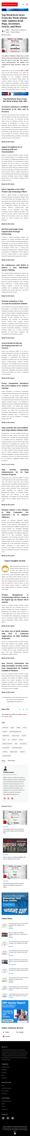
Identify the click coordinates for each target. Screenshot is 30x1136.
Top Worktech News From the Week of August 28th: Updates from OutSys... (18, 925)
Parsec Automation (7, 743)
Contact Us (4, 1109)
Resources (4, 1093)
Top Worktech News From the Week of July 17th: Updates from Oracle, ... (18, 994)
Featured (4, 1072)
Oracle (21, 739)
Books (3, 1085)
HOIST (4, 739)
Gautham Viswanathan (15, 731)
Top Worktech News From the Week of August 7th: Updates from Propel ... (18, 970)
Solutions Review (6, 1101)
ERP (22, 70)
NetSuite (14, 739)
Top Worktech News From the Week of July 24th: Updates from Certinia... (18, 987)
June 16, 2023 (8, 716)
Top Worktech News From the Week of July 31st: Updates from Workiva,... (18, 979)
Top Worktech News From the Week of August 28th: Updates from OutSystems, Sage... (13, 830)
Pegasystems (6, 747)
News (9, 35)
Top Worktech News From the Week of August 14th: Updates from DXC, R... (18, 952)
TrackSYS (5, 751)
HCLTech (24, 735)
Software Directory (6, 1088)
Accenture (5, 727)
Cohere (18, 727)
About (3, 1104)
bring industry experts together (11, 585)
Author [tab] (3, 760)
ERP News (4, 35)
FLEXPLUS (5, 731)
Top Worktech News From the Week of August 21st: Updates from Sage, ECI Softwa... (13, 885)
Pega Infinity (23, 743)
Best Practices (12, 964)
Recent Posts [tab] (11, 760)
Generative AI (6, 735)
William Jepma (7, 31)
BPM (27, 70)
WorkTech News (6, 755)
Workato (22, 751)
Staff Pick (4, 1078)
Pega (16, 743)
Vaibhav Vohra (13, 751)
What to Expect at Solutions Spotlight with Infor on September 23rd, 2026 (14, 858)
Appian (12, 727)
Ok (15, 1133)
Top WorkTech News (17, 747)
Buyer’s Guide (5, 1091)
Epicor (24, 727)
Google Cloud (15, 735)
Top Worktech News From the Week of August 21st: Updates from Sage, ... (18, 943)
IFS (8, 739)
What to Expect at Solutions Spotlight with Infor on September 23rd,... (18, 934)
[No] (28, 1130)
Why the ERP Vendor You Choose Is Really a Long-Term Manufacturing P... (18, 961)
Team (3, 1106)
